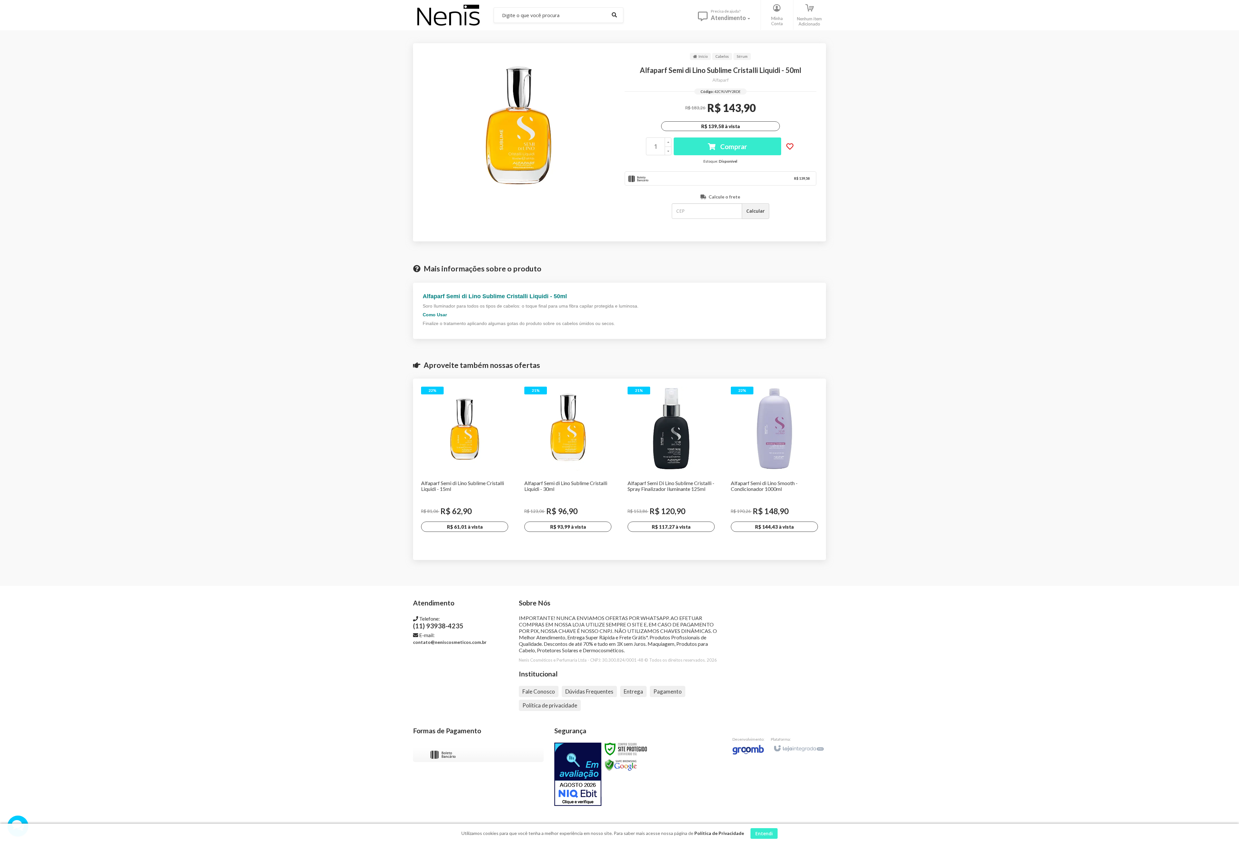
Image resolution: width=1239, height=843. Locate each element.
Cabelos (722, 56)
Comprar (733, 146)
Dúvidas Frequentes (589, 691)
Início (703, 56)
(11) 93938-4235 (438, 622)
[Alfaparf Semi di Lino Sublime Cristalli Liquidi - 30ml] (568, 469)
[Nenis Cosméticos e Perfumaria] (448, 15)
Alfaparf (720, 80)
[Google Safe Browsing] (621, 764)
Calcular (755, 211)
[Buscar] (614, 15)
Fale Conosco (538, 691)
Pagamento (667, 691)
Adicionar (480, 545)
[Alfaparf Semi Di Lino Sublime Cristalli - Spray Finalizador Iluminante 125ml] (671, 469)
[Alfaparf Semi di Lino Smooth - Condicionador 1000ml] (774, 469)
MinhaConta (777, 21)
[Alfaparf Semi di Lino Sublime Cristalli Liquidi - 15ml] (464, 469)
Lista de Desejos (790, 146)
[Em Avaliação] (577, 774)
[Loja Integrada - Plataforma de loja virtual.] (798, 745)
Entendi (764, 833)
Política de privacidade (549, 705)
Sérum (742, 56)
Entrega (633, 691)
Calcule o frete (724, 196)
